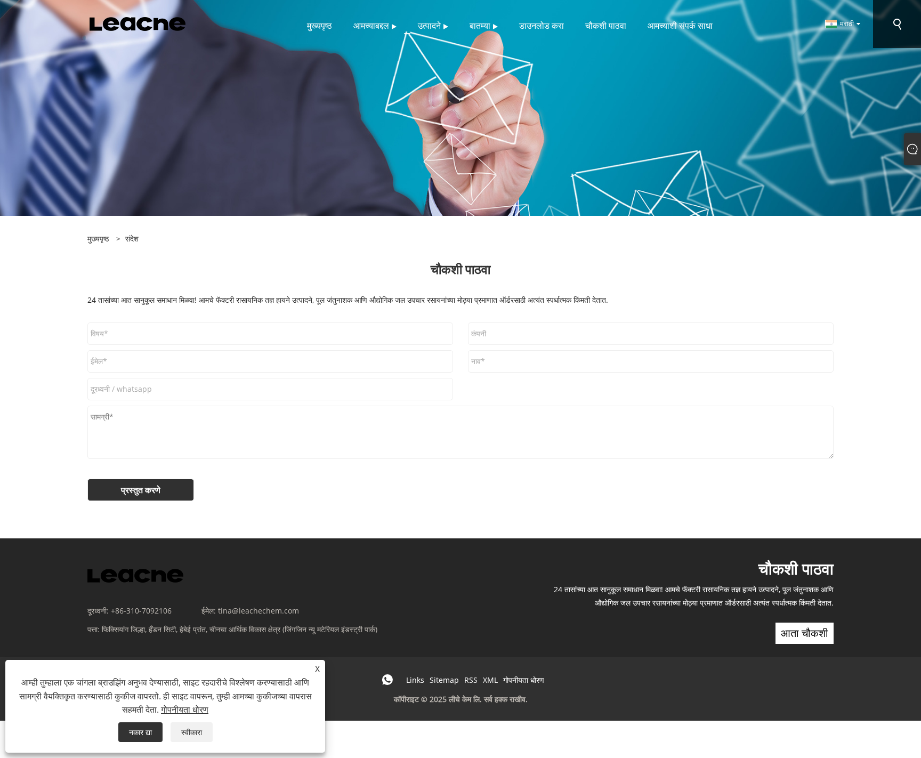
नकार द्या (140, 732)
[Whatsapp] (387, 679)
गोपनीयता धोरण (523, 680)
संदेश (132, 238)
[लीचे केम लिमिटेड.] (137, 23)
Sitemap (444, 680)
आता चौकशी (804, 633)
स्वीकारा (191, 732)
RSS (471, 680)
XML (490, 680)
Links (415, 680)
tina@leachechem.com (258, 611)
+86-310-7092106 (141, 611)
